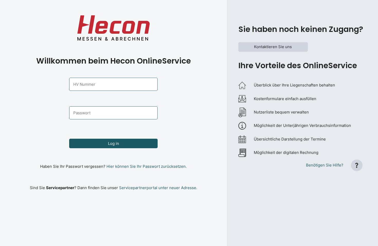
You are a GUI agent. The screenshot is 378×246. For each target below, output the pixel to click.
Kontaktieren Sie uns (273, 46)
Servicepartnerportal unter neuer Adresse (157, 187)
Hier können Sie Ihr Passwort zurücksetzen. (146, 166)
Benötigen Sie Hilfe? (324, 165)
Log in (113, 143)
